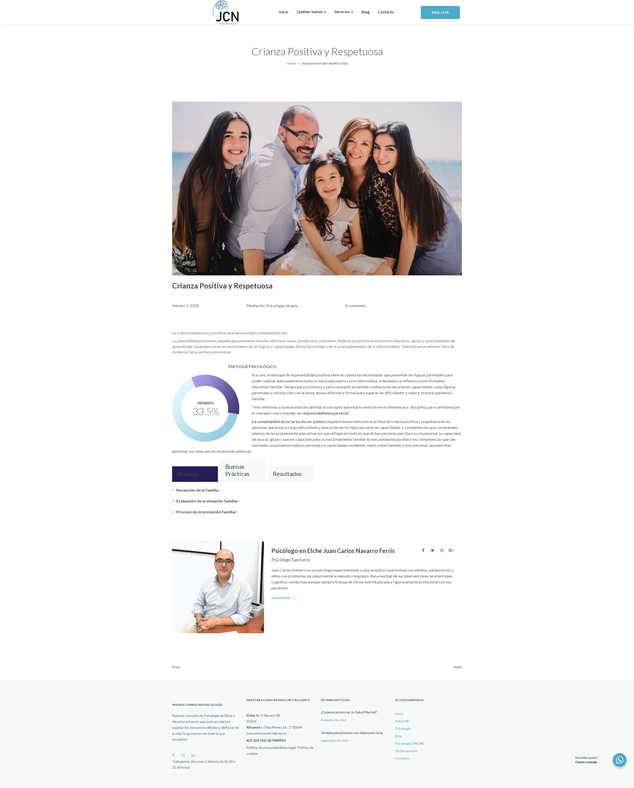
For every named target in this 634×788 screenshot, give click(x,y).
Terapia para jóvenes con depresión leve (352, 733)
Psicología (275, 305)
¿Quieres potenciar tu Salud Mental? (349, 712)
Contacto (402, 758)
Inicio (399, 713)
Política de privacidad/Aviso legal (270, 747)
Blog (398, 736)
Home (291, 63)
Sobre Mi (402, 721)
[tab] (195, 474)
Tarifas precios (406, 751)
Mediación (255, 305)
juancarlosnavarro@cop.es (266, 733)
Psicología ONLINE (409, 743)
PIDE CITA (440, 12)
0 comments (355, 305)
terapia (292, 305)
